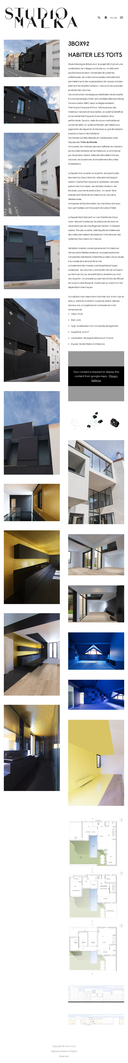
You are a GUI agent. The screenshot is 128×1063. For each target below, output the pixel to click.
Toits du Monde (88, 142)
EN (115, 18)
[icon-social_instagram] (107, 17)
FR (111, 18)
